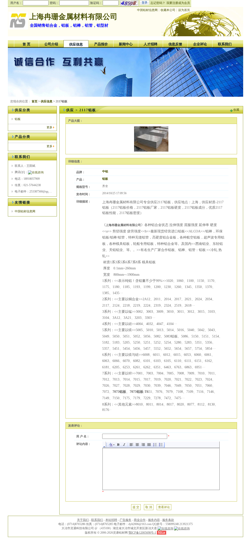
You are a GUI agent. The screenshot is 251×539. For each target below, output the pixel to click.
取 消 (148, 507)
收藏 (236, 109)
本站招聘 (111, 520)
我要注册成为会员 (178, 3)
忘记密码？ (158, 3)
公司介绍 (51, 44)
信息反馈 (175, 44)
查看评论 (164, 507)
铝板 (18, 119)
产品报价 (101, 44)
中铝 (105, 171)
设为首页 (184, 10)
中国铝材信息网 (147, 10)
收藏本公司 (168, 10)
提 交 (136, 507)
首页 (35, 101)
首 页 (26, 44)
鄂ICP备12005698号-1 (142, 532)
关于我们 (83, 520)
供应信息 (76, 44)
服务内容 (154, 520)
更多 (49, 127)
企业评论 (200, 44)
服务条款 (168, 520)
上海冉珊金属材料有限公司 (73, 16)
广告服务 (125, 520)
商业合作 (140, 520)
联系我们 (225, 44)
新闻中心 (126, 44)
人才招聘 (150, 44)
